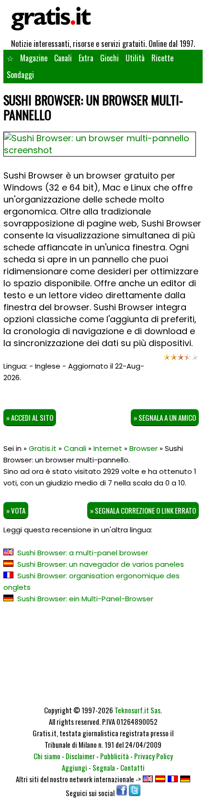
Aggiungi (74, 767)
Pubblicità (114, 756)
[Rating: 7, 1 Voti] (180, 360)
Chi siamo (47, 756)
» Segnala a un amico (165, 417)
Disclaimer (80, 756)
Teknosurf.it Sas (137, 710)
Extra (86, 58)
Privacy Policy (153, 756)
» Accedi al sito (29, 417)
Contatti (132, 767)
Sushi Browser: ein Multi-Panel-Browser (85, 599)
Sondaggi (20, 74)
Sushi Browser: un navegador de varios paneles (100, 564)
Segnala (103, 767)
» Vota (15, 510)
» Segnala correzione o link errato (143, 510)
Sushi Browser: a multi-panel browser (82, 553)
